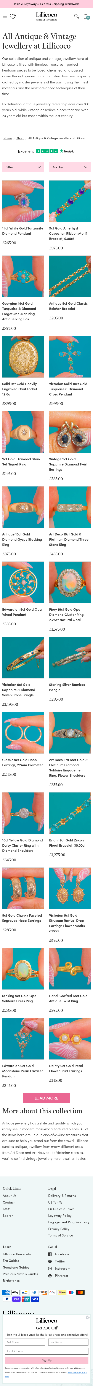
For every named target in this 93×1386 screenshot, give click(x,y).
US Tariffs (55, 1202)
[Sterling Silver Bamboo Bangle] (70, 657)
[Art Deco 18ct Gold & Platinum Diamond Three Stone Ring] (70, 507)
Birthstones (11, 1280)
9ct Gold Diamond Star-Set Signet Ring (21, 461)
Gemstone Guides (16, 1267)
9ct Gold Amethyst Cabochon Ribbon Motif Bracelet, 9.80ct (68, 233)
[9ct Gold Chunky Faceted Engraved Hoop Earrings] (23, 888)
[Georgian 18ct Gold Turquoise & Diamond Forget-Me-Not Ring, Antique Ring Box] (23, 276)
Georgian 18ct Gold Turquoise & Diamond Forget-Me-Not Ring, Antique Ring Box (19, 311)
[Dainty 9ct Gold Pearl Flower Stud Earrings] (70, 1038)
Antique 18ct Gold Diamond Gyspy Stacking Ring (22, 539)
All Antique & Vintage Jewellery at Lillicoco (57, 138)
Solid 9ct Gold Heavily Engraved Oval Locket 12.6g (19, 388)
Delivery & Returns (62, 1195)
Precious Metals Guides (20, 1274)
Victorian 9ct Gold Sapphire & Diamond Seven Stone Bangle (18, 689)
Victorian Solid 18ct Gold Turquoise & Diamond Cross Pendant (68, 388)
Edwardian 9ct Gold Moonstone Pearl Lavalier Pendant (22, 1070)
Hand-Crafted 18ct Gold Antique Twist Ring (68, 998)
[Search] (76, 16)
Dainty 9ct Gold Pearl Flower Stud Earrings (66, 1068)
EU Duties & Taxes (61, 1209)
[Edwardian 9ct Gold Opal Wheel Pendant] (23, 582)
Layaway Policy (60, 1215)
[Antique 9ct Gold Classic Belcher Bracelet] (70, 276)
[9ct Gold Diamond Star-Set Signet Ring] (23, 432)
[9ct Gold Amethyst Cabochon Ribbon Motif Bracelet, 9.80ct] (70, 201)
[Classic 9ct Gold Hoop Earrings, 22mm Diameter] (23, 732)
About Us (9, 1195)
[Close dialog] (88, 1318)
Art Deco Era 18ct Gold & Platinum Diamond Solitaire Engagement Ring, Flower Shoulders (68, 767)
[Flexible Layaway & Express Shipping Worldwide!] (46, 4)
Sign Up (46, 1360)
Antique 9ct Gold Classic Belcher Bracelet (68, 306)
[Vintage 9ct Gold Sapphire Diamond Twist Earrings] (70, 432)
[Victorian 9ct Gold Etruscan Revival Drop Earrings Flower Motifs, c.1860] (70, 888)
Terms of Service (60, 1235)
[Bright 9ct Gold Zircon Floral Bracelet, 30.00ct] (70, 813)
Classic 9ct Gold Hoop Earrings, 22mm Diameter (22, 762)
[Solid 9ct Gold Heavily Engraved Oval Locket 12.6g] (23, 356)
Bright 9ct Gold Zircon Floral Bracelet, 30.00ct (67, 843)
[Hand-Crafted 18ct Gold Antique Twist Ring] (70, 968)
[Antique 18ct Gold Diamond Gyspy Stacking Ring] (23, 507)
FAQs (6, 1209)
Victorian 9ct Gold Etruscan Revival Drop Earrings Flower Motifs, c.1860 (67, 923)
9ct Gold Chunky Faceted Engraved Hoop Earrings (22, 918)
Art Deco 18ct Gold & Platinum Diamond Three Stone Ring (68, 539)
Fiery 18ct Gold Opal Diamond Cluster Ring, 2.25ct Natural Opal (67, 614)
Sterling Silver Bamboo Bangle (67, 687)
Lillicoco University (17, 1254)
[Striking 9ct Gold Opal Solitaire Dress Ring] (23, 968)
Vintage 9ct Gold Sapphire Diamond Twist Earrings (68, 464)
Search (8, 1215)
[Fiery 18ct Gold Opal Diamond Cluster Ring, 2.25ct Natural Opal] (70, 582)
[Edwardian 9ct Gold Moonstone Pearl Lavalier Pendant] (23, 1038)
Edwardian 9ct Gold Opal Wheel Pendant (22, 612)
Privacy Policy (58, 1229)
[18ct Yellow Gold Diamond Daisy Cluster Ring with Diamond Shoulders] (23, 813)
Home (7, 138)
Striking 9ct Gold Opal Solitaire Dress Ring (19, 998)
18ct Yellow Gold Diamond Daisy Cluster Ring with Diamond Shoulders (22, 845)
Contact (9, 1202)
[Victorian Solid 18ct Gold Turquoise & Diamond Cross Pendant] (70, 356)
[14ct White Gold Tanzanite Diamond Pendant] (23, 201)
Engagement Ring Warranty (69, 1222)
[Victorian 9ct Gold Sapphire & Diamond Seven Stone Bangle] (23, 657)
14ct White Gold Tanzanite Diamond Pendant (22, 231)
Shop (20, 138)
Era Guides (11, 1260)
